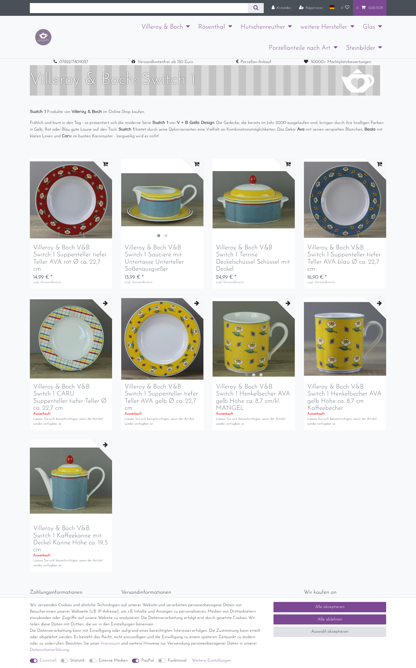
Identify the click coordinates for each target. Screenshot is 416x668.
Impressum (110, 643)
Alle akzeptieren (329, 607)
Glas (369, 27)
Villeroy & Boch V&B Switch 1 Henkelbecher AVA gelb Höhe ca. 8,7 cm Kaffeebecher (344, 397)
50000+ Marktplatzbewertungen (341, 62)
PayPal (147, 660)
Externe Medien (113, 660)
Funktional (177, 660)
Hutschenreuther (263, 27)
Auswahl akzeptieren (329, 631)
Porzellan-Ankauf (256, 62)
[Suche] (255, 8)
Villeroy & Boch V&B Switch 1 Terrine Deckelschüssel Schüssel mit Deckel (253, 258)
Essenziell (48, 660)
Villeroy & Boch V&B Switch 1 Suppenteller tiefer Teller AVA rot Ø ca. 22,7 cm (70, 258)
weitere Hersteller (323, 27)
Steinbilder (360, 48)
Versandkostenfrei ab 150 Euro (165, 62)
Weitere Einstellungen (211, 660)
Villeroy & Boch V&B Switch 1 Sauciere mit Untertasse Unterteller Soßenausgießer (154, 258)
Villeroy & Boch (162, 27)
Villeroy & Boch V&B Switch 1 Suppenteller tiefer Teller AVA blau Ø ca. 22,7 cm (344, 258)
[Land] (331, 7)
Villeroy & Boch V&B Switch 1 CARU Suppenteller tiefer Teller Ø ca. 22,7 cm (70, 397)
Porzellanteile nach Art (299, 48)
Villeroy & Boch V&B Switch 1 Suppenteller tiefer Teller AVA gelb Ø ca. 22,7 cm (161, 397)
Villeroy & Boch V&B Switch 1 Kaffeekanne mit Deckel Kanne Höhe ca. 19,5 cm (70, 539)
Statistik (77, 660)
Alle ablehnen (330, 619)
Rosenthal (211, 27)
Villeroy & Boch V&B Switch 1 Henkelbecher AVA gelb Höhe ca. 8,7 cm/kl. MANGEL (253, 397)
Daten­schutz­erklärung (49, 650)
